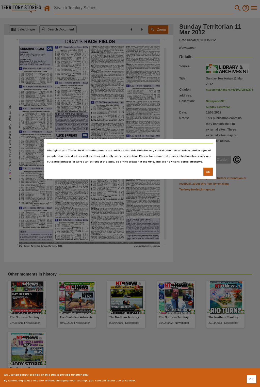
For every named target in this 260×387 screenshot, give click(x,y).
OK (208, 171)
